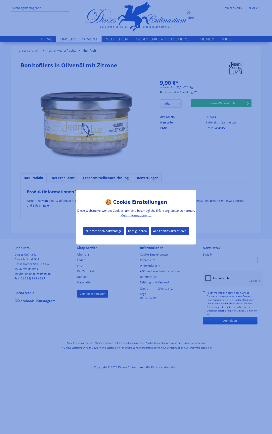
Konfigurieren (137, 231)
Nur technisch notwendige (104, 231)
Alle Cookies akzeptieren (170, 231)
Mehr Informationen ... (136, 215)
